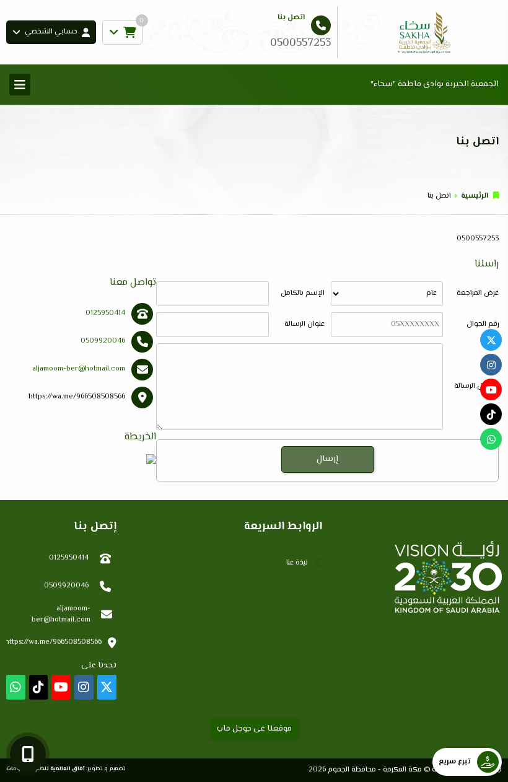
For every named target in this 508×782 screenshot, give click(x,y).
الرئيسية (474, 196)
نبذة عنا (297, 563)
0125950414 (105, 313)
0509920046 (103, 341)
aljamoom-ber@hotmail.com (78, 369)
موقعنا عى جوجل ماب (254, 729)
